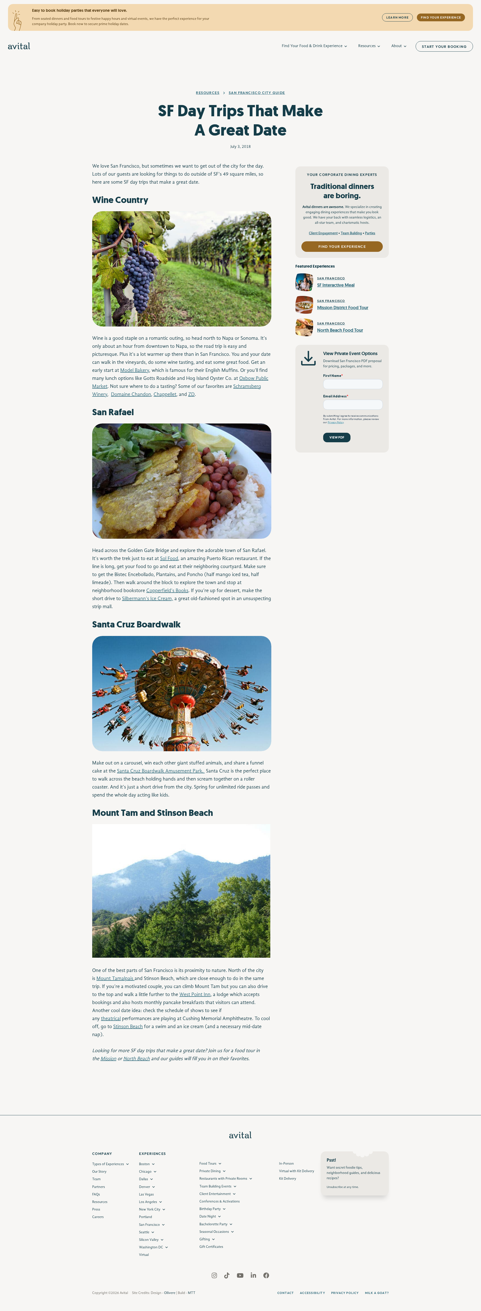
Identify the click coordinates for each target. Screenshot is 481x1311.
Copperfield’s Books (167, 590)
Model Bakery (134, 370)
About (396, 46)
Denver (144, 1187)
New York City (149, 1209)
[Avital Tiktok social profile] (227, 1277)
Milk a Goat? (377, 1293)
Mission (108, 1058)
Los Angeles (148, 1202)
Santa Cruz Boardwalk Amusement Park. (161, 771)
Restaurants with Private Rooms (223, 1178)
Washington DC (151, 1247)
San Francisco (149, 1225)
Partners (98, 1187)
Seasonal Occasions (214, 1232)
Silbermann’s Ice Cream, (147, 598)
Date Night (207, 1216)
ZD (191, 394)
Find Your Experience (441, 17)
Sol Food (169, 558)
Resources (367, 46)
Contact (285, 1293)
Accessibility (312, 1293)
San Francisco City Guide (257, 92)
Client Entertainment (215, 1194)
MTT (191, 1293)
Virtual (144, 1255)
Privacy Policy (345, 1293)
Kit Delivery (287, 1178)
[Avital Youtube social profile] (241, 1277)
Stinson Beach (128, 1026)
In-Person (286, 1163)
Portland (145, 1217)
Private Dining (210, 1171)
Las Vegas (146, 1194)
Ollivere (169, 1293)
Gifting (204, 1239)
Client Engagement (323, 233)
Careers (98, 1217)
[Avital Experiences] (19, 46)
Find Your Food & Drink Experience (312, 46)
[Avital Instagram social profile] (215, 1277)
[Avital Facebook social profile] (266, 1277)
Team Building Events (215, 1186)
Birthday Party (210, 1209)
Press (96, 1209)
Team (96, 1179)
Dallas (143, 1179)
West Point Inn (194, 994)
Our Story (99, 1171)
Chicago (145, 1171)
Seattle (144, 1232)
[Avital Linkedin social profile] (254, 1277)
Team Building (351, 233)
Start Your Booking (444, 46)
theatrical (111, 1018)
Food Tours (207, 1163)
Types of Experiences (108, 1164)
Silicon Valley (149, 1240)
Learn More (397, 17)
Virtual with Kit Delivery (296, 1171)
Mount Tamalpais (115, 978)
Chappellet (165, 394)
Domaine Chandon (131, 394)
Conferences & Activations (219, 1201)
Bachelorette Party (213, 1224)
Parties (370, 233)
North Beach (136, 1058)
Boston (144, 1164)
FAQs (96, 1194)
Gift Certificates (211, 1247)
